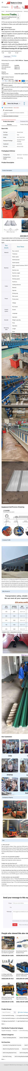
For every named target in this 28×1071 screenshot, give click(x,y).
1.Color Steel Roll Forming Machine (9, 1015)
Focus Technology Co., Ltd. (19, 1064)
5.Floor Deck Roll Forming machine (9, 1018)
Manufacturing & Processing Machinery (14, 11)
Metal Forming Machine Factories (11, 1049)
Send (15, 924)
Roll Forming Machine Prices (9, 1052)
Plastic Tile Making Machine (9, 1037)
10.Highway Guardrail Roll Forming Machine (9, 1021)
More (3, 1059)
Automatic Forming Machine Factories (12, 1045)
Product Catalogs (23, 1012)
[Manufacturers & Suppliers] (14, 2)
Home (3, 11)
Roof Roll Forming (7, 1056)
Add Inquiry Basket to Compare (10, 116)
